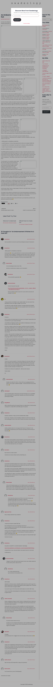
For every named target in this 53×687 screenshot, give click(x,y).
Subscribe (16, 19)
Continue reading (26, 23)
